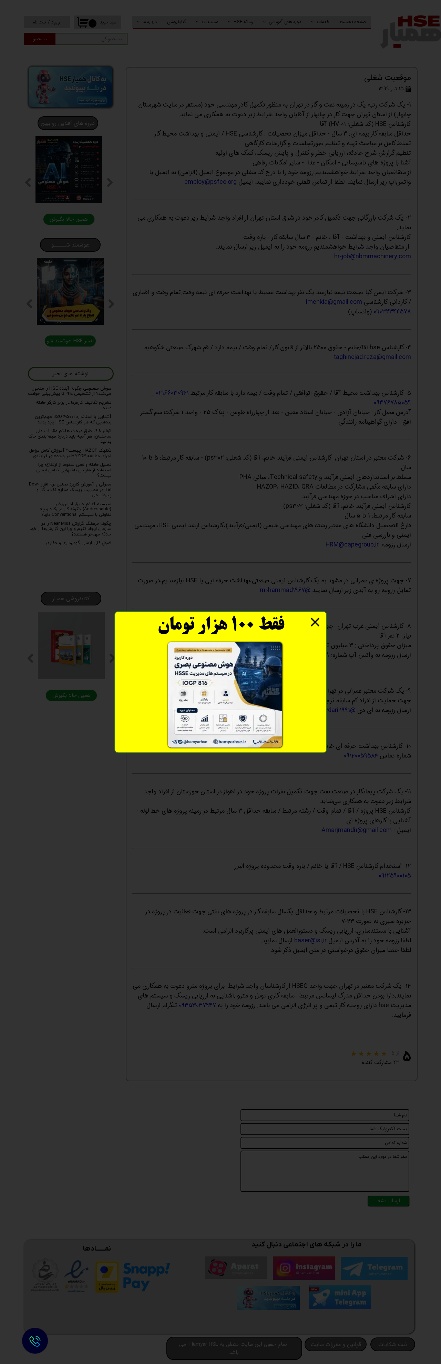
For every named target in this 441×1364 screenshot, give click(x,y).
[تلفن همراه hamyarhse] (35, 1341)
